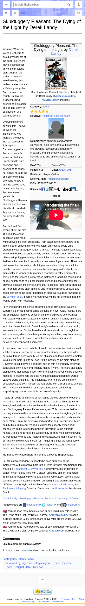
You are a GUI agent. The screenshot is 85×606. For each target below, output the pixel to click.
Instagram (71, 504)
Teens (46, 106)
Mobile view (58, 601)
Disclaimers (43, 601)
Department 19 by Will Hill (28, 468)
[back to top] (42, 579)
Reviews (38, 567)
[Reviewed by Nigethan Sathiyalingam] (56, 128)
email (24, 550)
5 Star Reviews (62, 563)
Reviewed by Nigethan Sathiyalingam (27, 563)
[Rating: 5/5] (39, 111)
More (23, 13)
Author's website (57, 178)
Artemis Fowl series (62, 484)
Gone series (62, 488)
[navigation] (6, 4)
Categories (10, 559)
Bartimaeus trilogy (13, 488)
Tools (78, 13)
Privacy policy (68, 599)
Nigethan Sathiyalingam (56, 115)
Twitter (49, 504)
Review (6, 13)
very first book (14, 296)
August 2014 (65, 169)
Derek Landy (26, 559)
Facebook (32, 504)
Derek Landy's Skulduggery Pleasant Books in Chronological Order (40, 498)
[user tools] (78, 4)
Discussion (15, 13)
